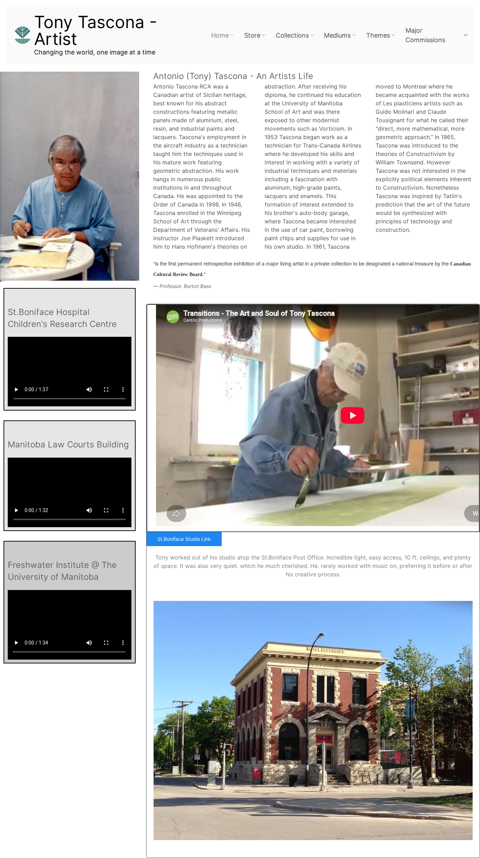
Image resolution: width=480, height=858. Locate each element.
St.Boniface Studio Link (184, 539)
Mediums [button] (337, 35)
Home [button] (220, 35)
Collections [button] (292, 35)
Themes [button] (378, 35)
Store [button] (252, 35)
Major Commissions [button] (425, 35)
